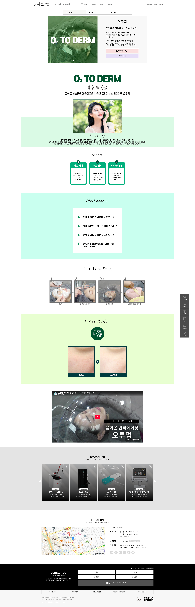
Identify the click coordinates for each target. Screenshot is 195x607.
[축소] (103, 538)
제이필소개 (52, 592)
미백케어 (91, 12)
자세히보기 (143, 547)
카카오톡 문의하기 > (135, 541)
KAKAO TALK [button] (122, 50)
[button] (149, 4)
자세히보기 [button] (150, 568)
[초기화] (103, 541)
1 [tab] (71, 60)
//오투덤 (113, 12)
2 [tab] (73, 60)
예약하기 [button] (122, 55)
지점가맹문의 (141, 592)
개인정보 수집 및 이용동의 (140, 568)
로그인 (155, 4)
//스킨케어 (69, 12)
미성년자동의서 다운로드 (119, 592)
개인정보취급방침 (96, 592)
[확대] (103, 536)
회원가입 (161, 4)
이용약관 (74, 592)
